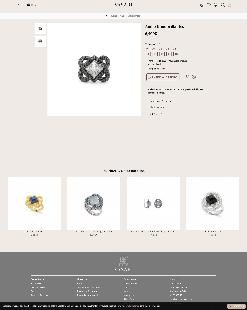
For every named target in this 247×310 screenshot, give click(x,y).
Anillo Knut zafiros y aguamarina (94, 231)
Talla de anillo (151, 44)
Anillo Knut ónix (212, 231)
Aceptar (238, 306)
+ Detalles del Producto (159, 101)
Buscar (114, 15)
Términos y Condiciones (127, 305)
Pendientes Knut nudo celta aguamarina (153, 231)
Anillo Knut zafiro (34, 231)
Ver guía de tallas (156, 68)
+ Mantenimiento (156, 107)
